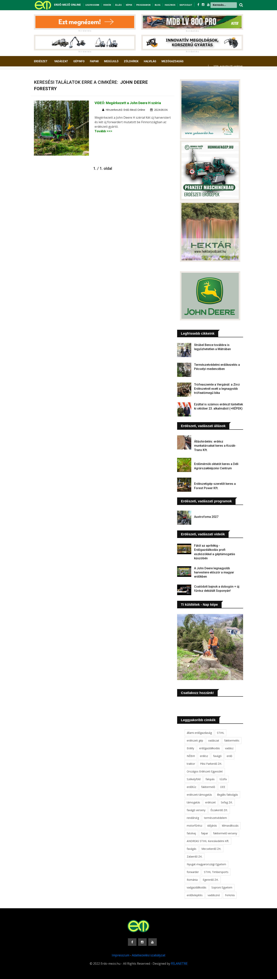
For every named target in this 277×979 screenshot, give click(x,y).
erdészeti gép (195, 740)
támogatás (193, 802)
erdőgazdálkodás (209, 748)
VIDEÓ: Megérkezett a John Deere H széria (128, 103)
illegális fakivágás (227, 794)
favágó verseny (196, 810)
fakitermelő (208, 787)
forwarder (193, 872)
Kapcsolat (186, 4)
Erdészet (40, 61)
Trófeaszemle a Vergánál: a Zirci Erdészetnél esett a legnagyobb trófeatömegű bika (217, 389)
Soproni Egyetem (221, 887)
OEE (222, 787)
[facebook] (198, 4)
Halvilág (150, 61)
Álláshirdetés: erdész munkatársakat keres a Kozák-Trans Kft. (215, 446)
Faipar (94, 61)
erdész (204, 756)
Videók (107, 4)
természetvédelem (215, 818)
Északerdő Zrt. (219, 810)
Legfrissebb (92, 4)
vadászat (213, 740)
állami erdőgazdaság (199, 733)
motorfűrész (194, 825)
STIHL (220, 733)
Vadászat (61, 61)
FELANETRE (179, 963)
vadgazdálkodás (196, 887)
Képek (129, 4)
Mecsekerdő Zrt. (211, 849)
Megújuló (111, 61)
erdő (229, 756)
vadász (229, 748)
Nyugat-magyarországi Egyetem (206, 864)
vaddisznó (214, 895)
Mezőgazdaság (172, 61)
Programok (143, 4)
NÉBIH (191, 756)
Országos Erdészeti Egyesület (205, 771)
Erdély (190, 748)
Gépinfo (79, 61)
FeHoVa (230, 895)
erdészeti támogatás (199, 794)
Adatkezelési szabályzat (148, 955)
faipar (204, 833)
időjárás (212, 825)
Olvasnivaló (45, 75)
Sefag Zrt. (227, 802)
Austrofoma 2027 (206, 517)
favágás (191, 849)
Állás (118, 4)
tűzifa (223, 779)
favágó (217, 756)
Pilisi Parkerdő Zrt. (211, 763)
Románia (192, 879)
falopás (210, 779)
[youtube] (208, 4)
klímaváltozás (230, 825)
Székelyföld (193, 779)
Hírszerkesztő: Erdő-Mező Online (125, 109)
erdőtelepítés (195, 895)
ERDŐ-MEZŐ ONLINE (67, 4)
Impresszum (120, 955)
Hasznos (170, 4)
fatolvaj (191, 833)
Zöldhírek (131, 61)
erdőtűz (191, 787)
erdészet (210, 802)
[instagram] (203, 4)
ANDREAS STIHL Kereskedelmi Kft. (208, 841)
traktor (191, 763)
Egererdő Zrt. (211, 879)
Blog (158, 4)
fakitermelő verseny (225, 833)
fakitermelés (231, 740)
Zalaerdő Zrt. (194, 856)
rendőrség (193, 818)
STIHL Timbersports (216, 872)
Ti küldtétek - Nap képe (199, 604)
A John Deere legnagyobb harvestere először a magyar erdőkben (214, 572)
